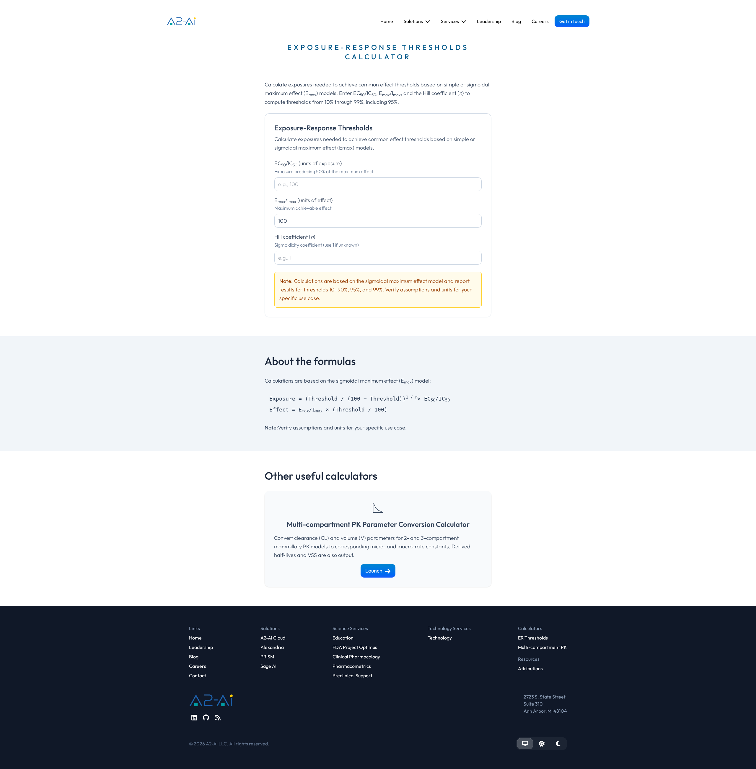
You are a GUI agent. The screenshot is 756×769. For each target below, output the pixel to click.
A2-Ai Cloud (272, 638)
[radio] (525, 743)
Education (343, 638)
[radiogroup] (541, 743)
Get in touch (572, 21)
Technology (440, 638)
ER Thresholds (533, 638)
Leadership (489, 21)
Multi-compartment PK (542, 647)
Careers (540, 21)
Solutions (413, 21)
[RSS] (218, 717)
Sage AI (268, 666)
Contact (197, 675)
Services (450, 21)
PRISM (267, 657)
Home (386, 21)
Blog (516, 21)
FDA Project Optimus (355, 647)
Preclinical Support (352, 675)
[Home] (181, 21)
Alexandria (272, 647)
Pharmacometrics (352, 666)
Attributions (530, 668)
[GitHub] (206, 717)
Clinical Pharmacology (356, 657)
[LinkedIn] (194, 717)
